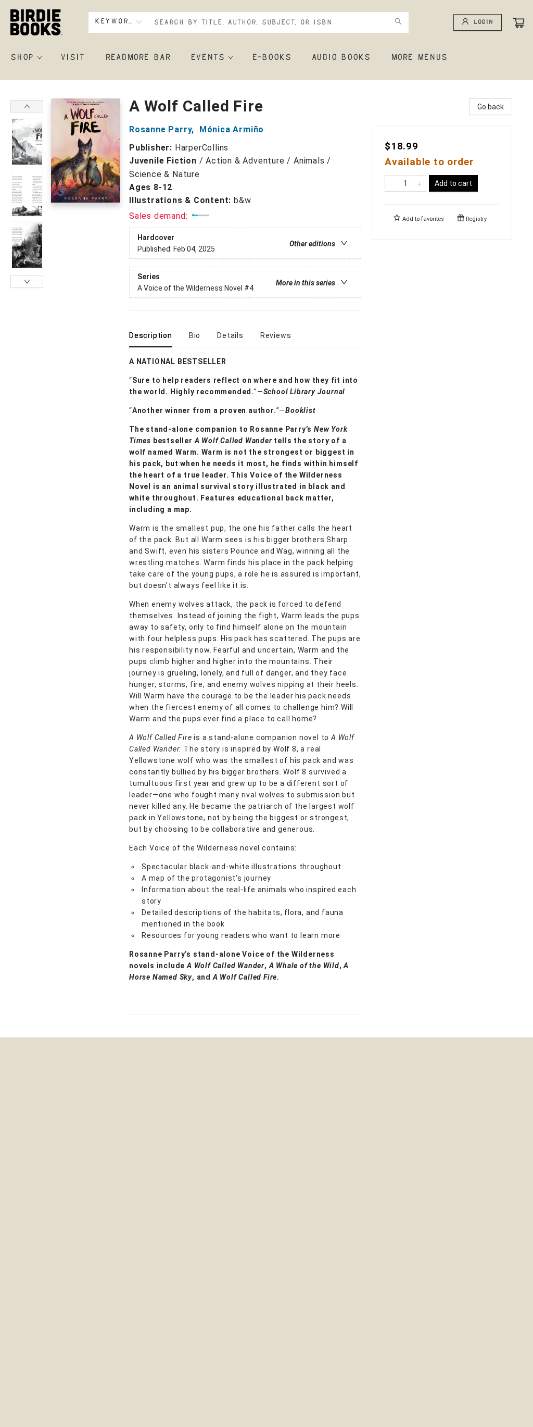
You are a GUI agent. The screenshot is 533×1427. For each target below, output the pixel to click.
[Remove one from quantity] (391, 183)
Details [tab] (230, 335)
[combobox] (118, 22)
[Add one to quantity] (419, 183)
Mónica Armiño (231, 129)
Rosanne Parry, (163, 129)
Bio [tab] (194, 335)
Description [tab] (150, 335)
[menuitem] (25, 58)
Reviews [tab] (275, 335)
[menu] (266, 58)
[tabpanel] (245, 685)
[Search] (398, 22)
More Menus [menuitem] (419, 58)
